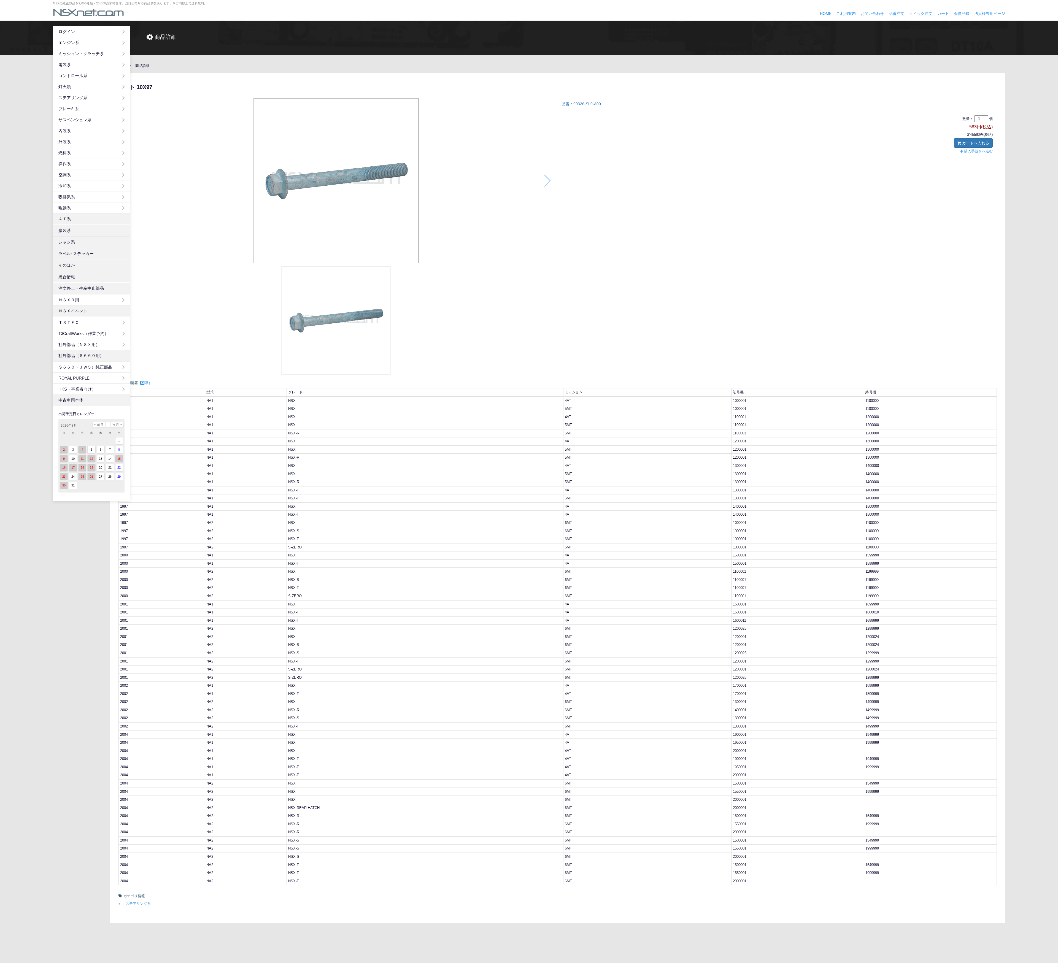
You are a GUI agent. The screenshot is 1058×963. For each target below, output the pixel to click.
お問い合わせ (872, 13)
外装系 (64, 141)
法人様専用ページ (989, 13)
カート (943, 13)
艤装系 (64, 230)
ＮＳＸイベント (72, 311)
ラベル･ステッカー (76, 253)
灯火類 (64, 86)
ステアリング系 (72, 97)
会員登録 (961, 13)
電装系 (64, 64)
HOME (826, 13)
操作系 (64, 163)
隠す (148, 383)
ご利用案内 (846, 13)
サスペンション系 (74, 119)
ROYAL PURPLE (74, 378)
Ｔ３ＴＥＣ (68, 322)
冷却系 (64, 185)
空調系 (64, 174)
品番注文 (896, 13)
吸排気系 (66, 196)
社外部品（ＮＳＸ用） (79, 344)
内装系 (64, 130)
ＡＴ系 (64, 219)
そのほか (66, 265)
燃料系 (64, 152)
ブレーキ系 (68, 108)
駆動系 (64, 207)
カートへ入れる (975, 143)
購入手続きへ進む (978, 151)
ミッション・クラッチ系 (81, 53)
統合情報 (66, 276)
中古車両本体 (70, 400)
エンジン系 (68, 42)
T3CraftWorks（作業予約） (83, 333)
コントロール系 (72, 75)
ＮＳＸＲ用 (68, 299)
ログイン (66, 31)
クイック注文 (920, 13)
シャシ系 (66, 242)
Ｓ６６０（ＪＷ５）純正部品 (85, 367)
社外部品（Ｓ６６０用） (81, 355)
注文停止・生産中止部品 (81, 288)
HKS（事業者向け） (77, 389)
